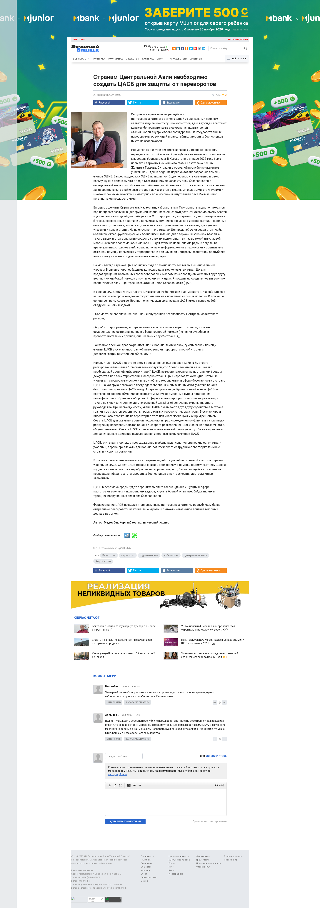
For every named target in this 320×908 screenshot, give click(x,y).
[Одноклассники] (186, 48)
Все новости (81, 58)
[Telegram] (203, 48)
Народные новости (179, 856)
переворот (127, 555)
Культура (148, 58)
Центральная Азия (195, 555)
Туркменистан (149, 555)
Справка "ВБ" (203, 867)
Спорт (161, 58)
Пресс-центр (230, 860)
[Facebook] (182, 48)
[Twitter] (191, 48)
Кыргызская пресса (179, 860)
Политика (98, 58)
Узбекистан (171, 555)
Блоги (172, 863)
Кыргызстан (103, 561)
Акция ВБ (196, 58)
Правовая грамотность (208, 863)
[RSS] (174, 48)
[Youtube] (195, 48)
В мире (144, 881)
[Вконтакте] (178, 48)
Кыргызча (79, 39)
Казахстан (109, 555)
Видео (172, 870)
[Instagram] (199, 48)
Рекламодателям (238, 39)
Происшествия (177, 58)
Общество (132, 58)
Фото (171, 867)
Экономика (115, 58)
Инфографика (176, 874)
